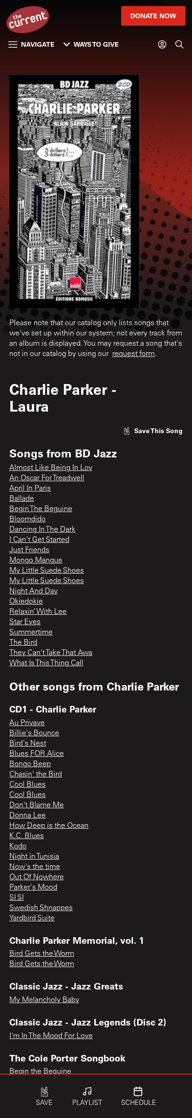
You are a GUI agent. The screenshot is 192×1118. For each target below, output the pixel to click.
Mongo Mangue (35, 560)
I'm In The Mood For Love (51, 1036)
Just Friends (29, 550)
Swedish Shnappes (41, 908)
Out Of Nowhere (36, 877)
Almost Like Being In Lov (50, 468)
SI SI (16, 898)
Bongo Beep (30, 764)
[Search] (179, 44)
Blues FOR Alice (36, 754)
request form (133, 354)
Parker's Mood (33, 887)
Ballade (21, 499)
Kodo (18, 846)
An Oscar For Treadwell (46, 478)
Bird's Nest (27, 744)
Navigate (38, 44)
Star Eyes (25, 622)
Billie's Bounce (34, 733)
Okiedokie (26, 601)
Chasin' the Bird (35, 774)
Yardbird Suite (32, 918)
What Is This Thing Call (46, 663)
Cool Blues (27, 785)
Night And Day (33, 591)
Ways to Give (96, 44)
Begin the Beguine (40, 1071)
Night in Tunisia (34, 857)
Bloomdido (27, 519)
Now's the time (34, 867)
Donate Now (153, 15)
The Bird (23, 643)
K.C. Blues (26, 836)
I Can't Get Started (39, 540)
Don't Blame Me (36, 805)
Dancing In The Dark (42, 530)
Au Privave (27, 723)
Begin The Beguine (40, 509)
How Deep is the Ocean (49, 826)
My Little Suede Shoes (46, 571)
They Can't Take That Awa (50, 653)
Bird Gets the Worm (41, 954)
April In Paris (30, 488)
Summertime (31, 632)
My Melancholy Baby (44, 1000)
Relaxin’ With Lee (38, 612)
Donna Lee (27, 815)
